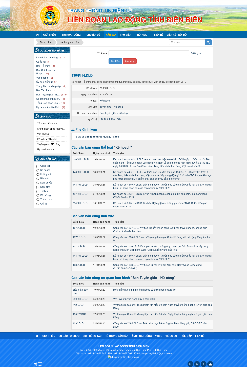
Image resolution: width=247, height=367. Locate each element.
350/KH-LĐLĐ (80, 299)
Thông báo (46, 199)
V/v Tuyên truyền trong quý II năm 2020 (134, 299)
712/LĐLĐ (78, 304)
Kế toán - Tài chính (47, 139)
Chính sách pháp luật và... (51, 128)
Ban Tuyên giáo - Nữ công (114, 113)
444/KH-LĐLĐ (80, 184)
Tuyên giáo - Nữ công (111, 106)
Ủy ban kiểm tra (45, 149)
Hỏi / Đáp (186, 336)
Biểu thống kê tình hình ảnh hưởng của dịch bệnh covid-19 (144, 289)
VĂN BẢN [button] (111, 34)
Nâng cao (197, 53)
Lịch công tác (92, 336)
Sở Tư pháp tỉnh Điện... (48, 98)
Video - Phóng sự (166, 336)
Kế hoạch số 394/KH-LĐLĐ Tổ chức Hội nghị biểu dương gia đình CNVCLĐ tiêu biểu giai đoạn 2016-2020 (160, 204)
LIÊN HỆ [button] (158, 34)
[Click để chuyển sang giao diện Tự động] (35, 364)
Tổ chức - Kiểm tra (47, 123)
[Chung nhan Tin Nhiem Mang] (123, 356)
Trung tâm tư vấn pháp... (49, 86)
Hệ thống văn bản (116, 336)
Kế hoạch (105, 100)
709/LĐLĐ (78, 323)
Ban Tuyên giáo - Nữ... (48, 94)
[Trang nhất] (37, 34)
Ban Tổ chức (43, 66)
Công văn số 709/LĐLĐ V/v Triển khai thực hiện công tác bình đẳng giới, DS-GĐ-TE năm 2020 (160, 325)
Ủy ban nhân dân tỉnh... (48, 107)
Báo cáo (44, 178)
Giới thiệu (48, 336)
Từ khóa (102, 53)
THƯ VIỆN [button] (126, 34)
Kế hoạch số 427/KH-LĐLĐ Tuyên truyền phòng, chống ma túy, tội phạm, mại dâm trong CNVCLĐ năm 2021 (160, 195)
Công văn (45, 165)
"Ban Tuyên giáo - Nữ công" (153, 277)
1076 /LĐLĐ (79, 237)
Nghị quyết (46, 182)
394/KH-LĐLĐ (80, 203)
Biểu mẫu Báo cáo (80, 291)
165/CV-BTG (79, 314)
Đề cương (45, 195)
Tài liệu (44, 191)
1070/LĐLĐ (79, 246)
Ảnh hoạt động (142, 336)
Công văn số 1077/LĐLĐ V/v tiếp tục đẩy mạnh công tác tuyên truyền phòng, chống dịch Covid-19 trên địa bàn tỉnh (160, 229)
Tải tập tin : (96, 136)
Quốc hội (41, 61)
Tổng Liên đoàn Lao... (48, 103)
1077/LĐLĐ (79, 227)
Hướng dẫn (46, 174)
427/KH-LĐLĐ (80, 193)
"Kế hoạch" (123, 147)
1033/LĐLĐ (79, 264)
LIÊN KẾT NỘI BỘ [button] (177, 34)
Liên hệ (199, 336)
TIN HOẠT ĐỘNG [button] (71, 34)
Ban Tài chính (43, 90)
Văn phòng (42, 77)
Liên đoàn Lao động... (48, 57)
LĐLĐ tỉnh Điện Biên (110, 119)
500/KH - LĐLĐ (81, 159)
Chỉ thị (43, 203)
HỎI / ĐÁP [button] (143, 34)
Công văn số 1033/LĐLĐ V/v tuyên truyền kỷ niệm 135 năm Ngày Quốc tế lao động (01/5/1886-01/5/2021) (157, 266)
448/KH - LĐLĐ (81, 172)
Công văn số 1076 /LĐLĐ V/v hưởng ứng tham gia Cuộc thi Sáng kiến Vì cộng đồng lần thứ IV (161, 238)
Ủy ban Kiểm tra (44, 82)
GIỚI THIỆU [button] (50, 34)
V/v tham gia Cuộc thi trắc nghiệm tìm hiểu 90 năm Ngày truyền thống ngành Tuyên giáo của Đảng (162, 306)
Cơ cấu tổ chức (68, 336)
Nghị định (45, 186)
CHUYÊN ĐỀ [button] (94, 34)
